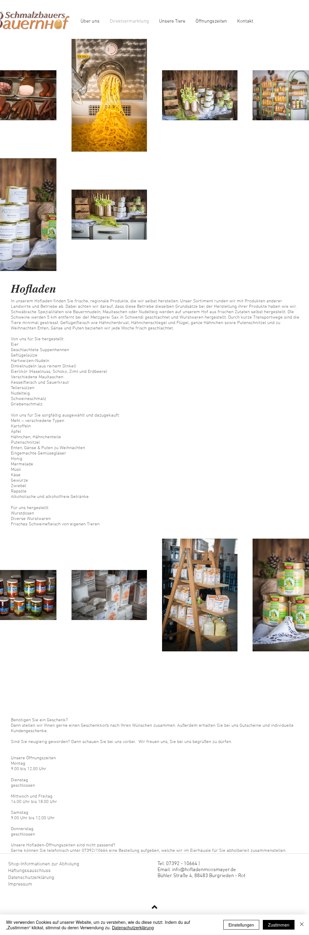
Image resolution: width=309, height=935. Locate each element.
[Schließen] (301, 924)
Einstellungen (241, 925)
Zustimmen (278, 925)
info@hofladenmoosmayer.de (204, 870)
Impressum (20, 884)
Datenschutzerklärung (31, 878)
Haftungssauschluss (29, 871)
